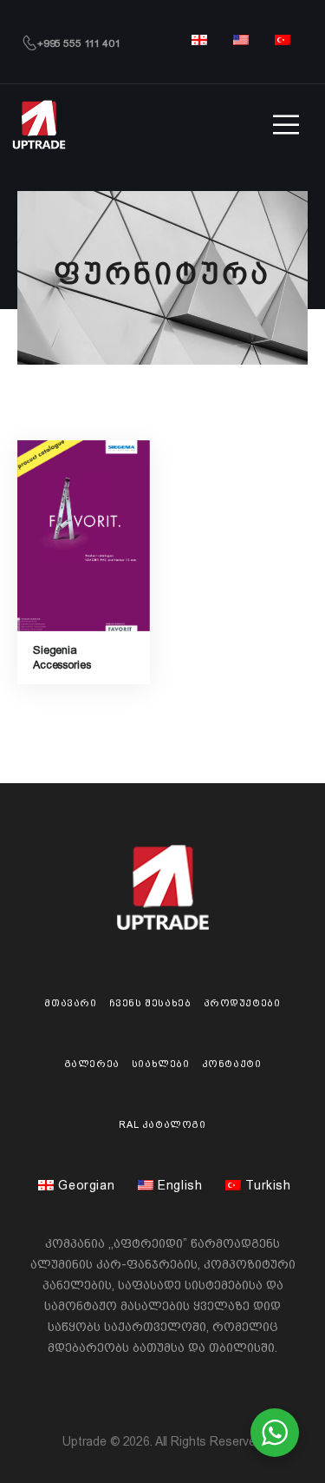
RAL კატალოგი (162, 1124)
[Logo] (39, 124)
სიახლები (161, 1063)
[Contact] (29, 43)
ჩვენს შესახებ (150, 1003)
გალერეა (92, 1063)
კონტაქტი (232, 1063)
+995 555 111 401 (78, 43)
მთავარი (70, 1003)
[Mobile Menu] (286, 125)
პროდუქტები (242, 1003)
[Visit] (83, 535)
